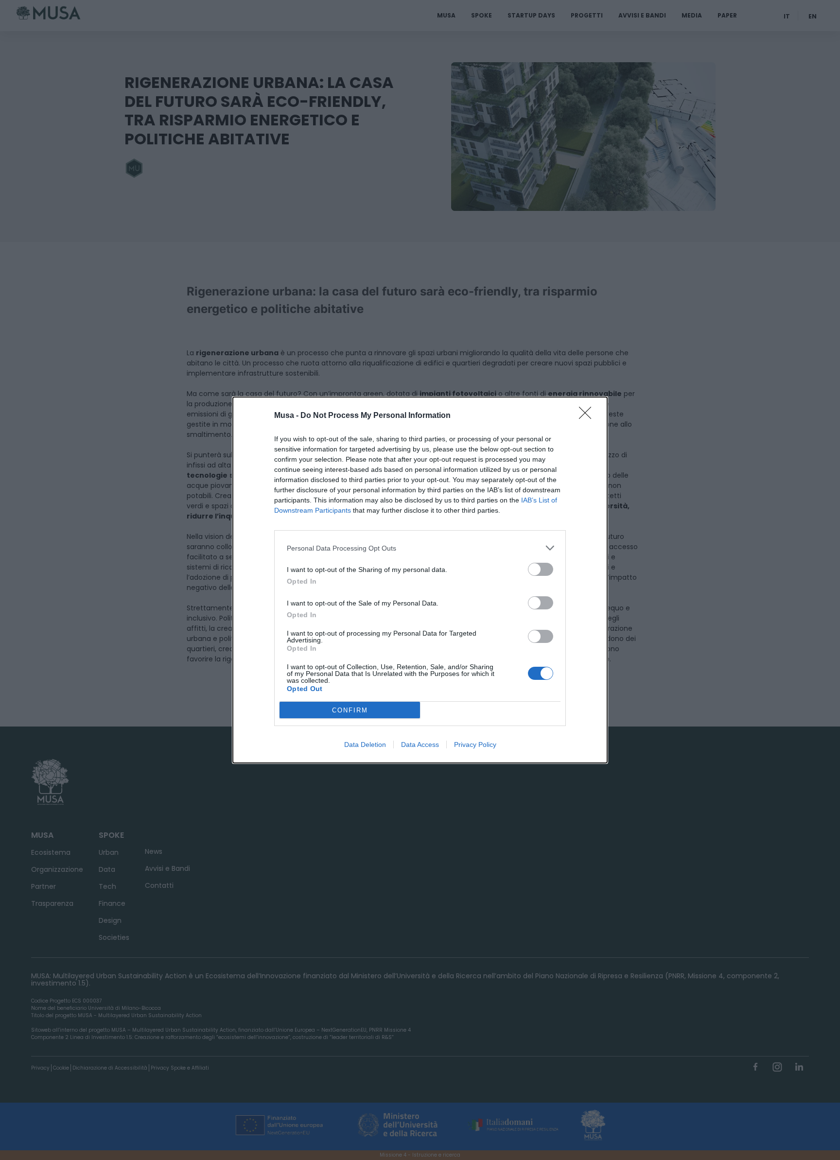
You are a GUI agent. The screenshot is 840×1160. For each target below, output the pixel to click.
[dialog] (420, 580)
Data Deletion (365, 744)
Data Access (420, 744)
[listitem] (420, 548)
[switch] (540, 569)
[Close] (588, 416)
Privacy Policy (475, 744)
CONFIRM (350, 710)
